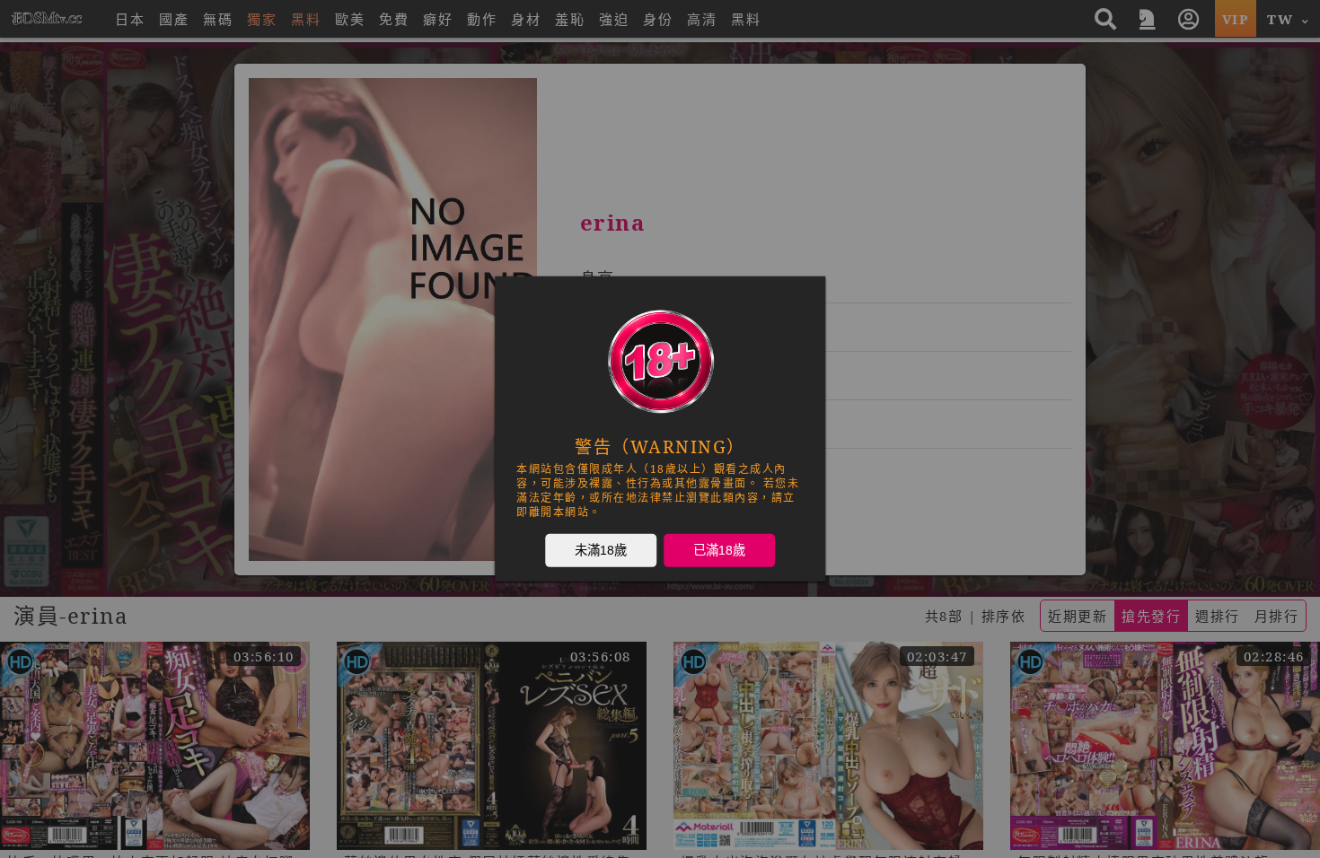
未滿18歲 (601, 550)
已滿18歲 (719, 550)
